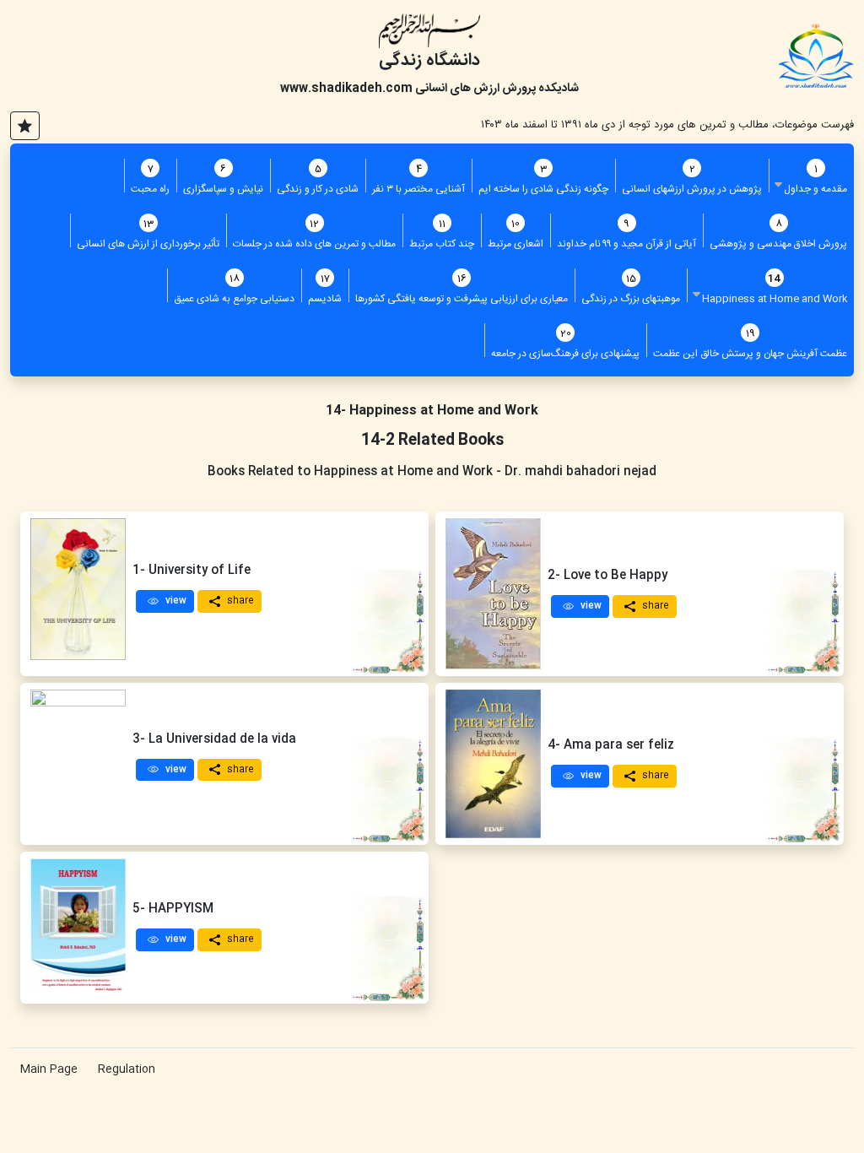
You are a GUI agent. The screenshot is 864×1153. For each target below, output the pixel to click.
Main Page (49, 1069)
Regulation (126, 1069)
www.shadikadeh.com (346, 88)
